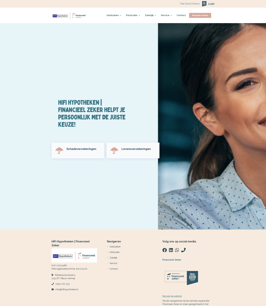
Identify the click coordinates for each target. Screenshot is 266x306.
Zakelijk (149, 15)
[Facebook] (164, 251)
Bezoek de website (172, 296)
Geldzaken (113, 15)
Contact (181, 15)
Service (165, 15)
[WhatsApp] (177, 251)
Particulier (132, 15)
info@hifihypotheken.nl (66, 289)
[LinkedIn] (171, 251)
